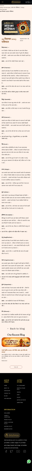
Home (2, 5)
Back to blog (17, 328)
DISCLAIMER (7, 413)
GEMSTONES (20, 402)
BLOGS (5, 395)
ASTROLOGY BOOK (21, 400)
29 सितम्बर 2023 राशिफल (6, 11)
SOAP (18, 394)
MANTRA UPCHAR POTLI (21, 389)
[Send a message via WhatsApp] (29, 461)
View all (16, 367)
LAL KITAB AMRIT (21, 385)
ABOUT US (6, 388)
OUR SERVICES (7, 398)
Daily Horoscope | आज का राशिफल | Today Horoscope (12, 8)
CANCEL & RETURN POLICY (8, 423)
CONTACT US (7, 393)
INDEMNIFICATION (8, 428)
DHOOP (18, 397)
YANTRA (19, 392)
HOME (5, 385)
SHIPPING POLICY (8, 426)
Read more (4, 360)
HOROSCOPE (7, 390)
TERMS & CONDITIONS (7, 416)
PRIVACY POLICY (8, 419)
